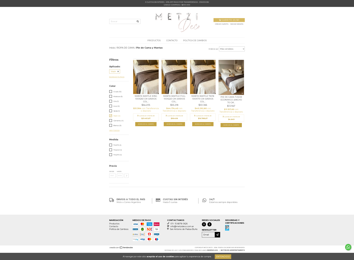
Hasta (119, 171)
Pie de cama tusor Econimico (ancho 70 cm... (231, 100)
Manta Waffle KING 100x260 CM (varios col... (146, 99)
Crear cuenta (221, 24)
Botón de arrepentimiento (233, 250)
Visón (113, 71)
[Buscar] (137, 21)
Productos (154, 40)
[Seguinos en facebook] (209, 224)
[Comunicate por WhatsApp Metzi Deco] (348, 247)
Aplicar (126, 176)
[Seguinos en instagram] (204, 224)
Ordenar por (213, 49)
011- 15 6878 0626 (179, 223)
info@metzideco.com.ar (182, 226)
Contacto (172, 40)
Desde (111, 171)
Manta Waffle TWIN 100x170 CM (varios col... (202, 99)
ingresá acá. (212, 250)
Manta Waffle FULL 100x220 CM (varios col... (174, 99)
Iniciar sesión (236, 24)
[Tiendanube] (121, 248)
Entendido (223, 256)
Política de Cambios (195, 40)
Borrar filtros (116, 77)
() (230, 20)
